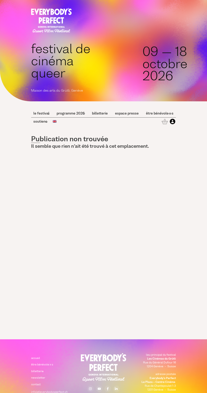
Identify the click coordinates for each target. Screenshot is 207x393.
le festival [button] (41, 113)
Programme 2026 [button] (71, 113)
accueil (35, 358)
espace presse (127, 113)
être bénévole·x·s (159, 113)
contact (36, 384)
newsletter (38, 378)
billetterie (100, 113)
